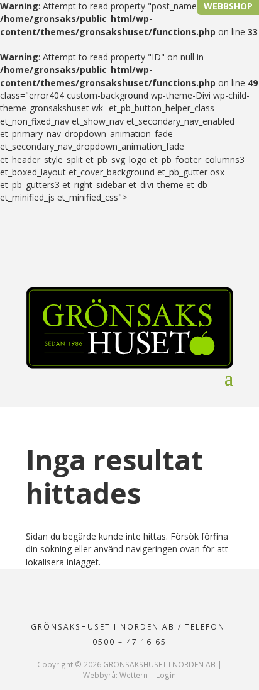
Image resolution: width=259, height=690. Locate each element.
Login (166, 675)
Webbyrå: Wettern (115, 675)
